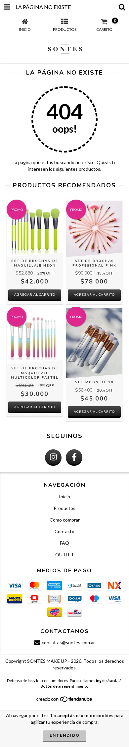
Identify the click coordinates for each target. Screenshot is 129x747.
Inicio (64, 496)
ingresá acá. (106, 680)
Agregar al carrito (34, 294)
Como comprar (65, 520)
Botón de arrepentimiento (64, 686)
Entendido (65, 735)
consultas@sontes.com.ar (68, 642)
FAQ (64, 543)
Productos (64, 508)
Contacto (64, 531)
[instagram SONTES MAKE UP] (53, 457)
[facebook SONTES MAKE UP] (74, 457)
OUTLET (64, 554)
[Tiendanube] (65, 700)
